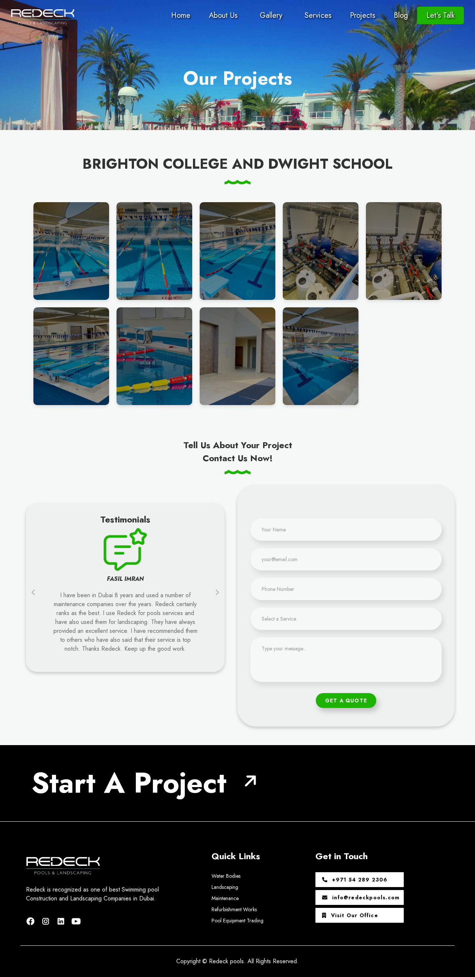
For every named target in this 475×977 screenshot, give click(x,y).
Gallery (271, 15)
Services (318, 15)
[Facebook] (31, 920)
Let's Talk (440, 15)
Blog (401, 15)
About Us (223, 15)
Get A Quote (346, 700)
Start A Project (129, 782)
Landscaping (225, 887)
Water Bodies (226, 876)
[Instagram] (47, 920)
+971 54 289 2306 (358, 879)
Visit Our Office (353, 915)
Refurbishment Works (234, 909)
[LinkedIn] (62, 920)
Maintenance (225, 898)
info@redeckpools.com (365, 897)
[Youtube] (76, 920)
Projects (362, 15)
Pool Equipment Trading (237, 920)
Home (180, 15)
